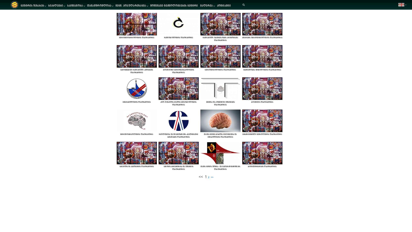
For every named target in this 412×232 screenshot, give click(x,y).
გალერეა (206, 5)
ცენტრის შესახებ (32, 5)
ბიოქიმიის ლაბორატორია (262, 102)
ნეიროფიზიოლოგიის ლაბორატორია (220, 70)
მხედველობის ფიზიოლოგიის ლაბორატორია (262, 70)
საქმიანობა (75, 5)
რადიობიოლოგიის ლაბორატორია (178, 38)
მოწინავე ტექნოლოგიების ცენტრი (174, 5)
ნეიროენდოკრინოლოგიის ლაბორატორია (136, 38)
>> (211, 177)
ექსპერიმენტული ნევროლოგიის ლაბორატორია (262, 134)
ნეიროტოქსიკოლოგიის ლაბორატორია (136, 134)
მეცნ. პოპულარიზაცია (131, 5)
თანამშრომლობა (99, 5)
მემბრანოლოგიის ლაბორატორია (137, 102)
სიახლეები (55, 5)
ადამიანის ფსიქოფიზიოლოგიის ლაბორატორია (262, 38)
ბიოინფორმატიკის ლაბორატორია (262, 167)
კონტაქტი (224, 5)
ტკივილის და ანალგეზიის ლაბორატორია (137, 167)
